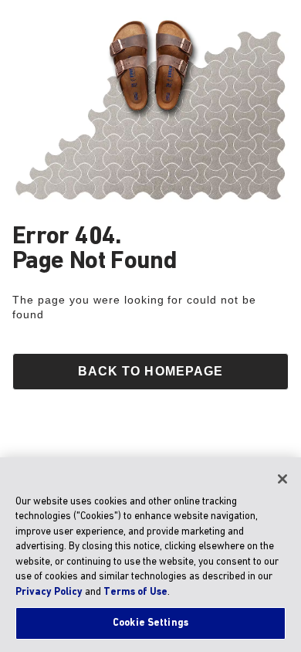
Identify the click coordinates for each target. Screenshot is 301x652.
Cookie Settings (150, 623)
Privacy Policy (49, 592)
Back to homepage (151, 371)
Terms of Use (135, 592)
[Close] (282, 479)
